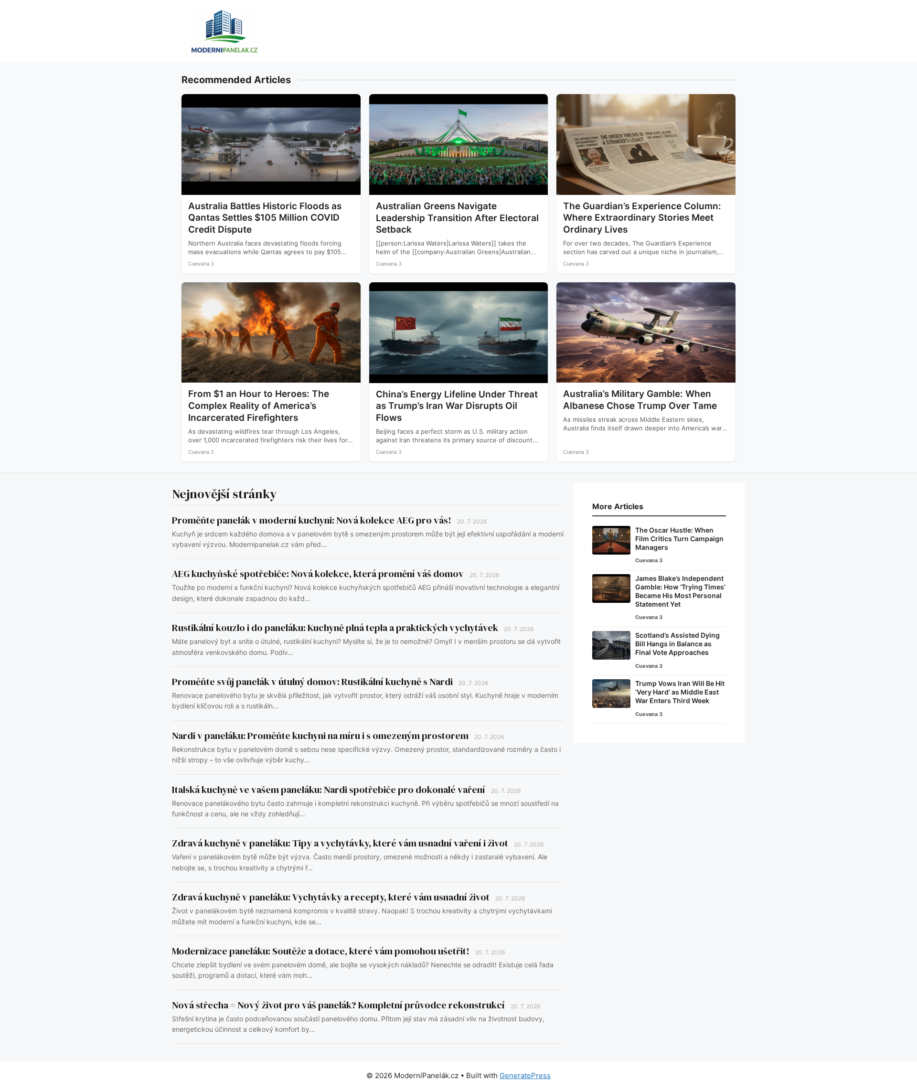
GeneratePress (525, 1075)
